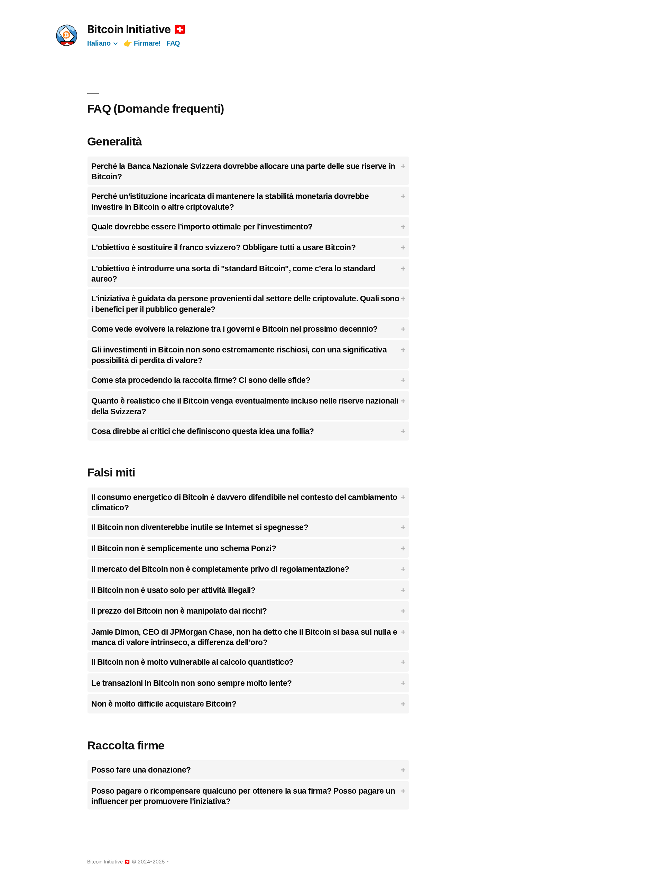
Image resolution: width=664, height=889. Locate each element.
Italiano (98, 43)
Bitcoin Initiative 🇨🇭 (136, 29)
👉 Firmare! (142, 43)
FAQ (173, 43)
